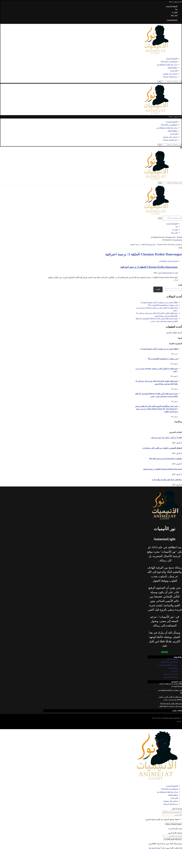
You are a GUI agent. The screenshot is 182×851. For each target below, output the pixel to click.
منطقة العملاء (173, 67)
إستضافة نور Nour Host (169, 61)
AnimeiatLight (167, 273)
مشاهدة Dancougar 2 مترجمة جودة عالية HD (165, 458)
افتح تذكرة (174, 70)
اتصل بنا (175, 12)
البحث (180, 285)
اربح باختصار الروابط (170, 76)
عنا (176, 9)
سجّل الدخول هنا (154, 848)
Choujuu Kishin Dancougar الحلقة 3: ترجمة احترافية (149, 267)
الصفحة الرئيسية (172, 6)
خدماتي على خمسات (170, 74)
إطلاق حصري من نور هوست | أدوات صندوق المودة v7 (159, 302)
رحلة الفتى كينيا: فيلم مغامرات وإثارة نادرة (167, 479)
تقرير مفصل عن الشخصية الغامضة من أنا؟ (163, 305)
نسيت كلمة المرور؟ (175, 828)
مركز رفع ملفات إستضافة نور (167, 64)
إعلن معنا (174, 15)
